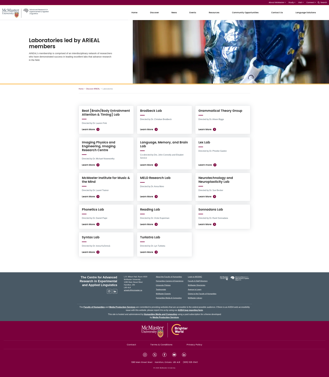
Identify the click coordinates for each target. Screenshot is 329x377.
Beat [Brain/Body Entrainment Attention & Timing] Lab (106, 113)
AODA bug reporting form (190, 310)
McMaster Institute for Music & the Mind (106, 180)
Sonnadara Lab (210, 209)
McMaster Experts (163, 294)
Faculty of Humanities (94, 307)
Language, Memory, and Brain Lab (164, 144)
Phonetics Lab (93, 209)
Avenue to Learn (194, 289)
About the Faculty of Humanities (169, 277)
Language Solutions (306, 12)
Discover (154, 12)
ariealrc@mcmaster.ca (133, 290)
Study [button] (291, 2)
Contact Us (277, 12)
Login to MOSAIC (195, 277)
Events (192, 12)
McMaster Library (195, 298)
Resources (214, 12)
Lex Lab (204, 142)
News (174, 12)
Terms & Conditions (161, 344)
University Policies (163, 285)
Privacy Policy (194, 344)
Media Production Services (122, 307)
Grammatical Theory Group (220, 111)
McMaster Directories (196, 285)
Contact (131, 344)
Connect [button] (310, 2)
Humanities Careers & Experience (169, 281)
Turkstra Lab (150, 237)
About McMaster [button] (276, 2)
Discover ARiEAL (93, 89)
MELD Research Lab (155, 178)
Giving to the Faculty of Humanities (202, 294)
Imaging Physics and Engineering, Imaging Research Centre (99, 146)
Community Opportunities (245, 12)
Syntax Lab (90, 237)
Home (134, 12)
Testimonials (161, 289)
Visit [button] (300, 2)
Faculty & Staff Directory (198, 281)
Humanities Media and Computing (160, 314)
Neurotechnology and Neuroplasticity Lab (215, 180)
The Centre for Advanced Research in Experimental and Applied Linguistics (98, 281)
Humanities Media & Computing (169, 298)
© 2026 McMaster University (164, 368)
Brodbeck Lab (151, 111)
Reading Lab (150, 209)
